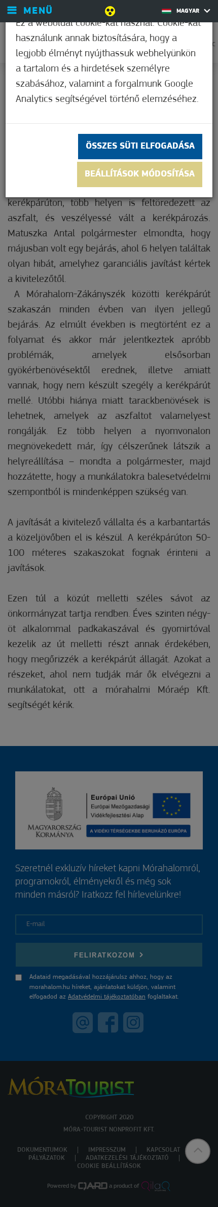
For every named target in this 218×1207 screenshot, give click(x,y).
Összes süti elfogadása (140, 146)
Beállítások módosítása (140, 174)
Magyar (188, 11)
